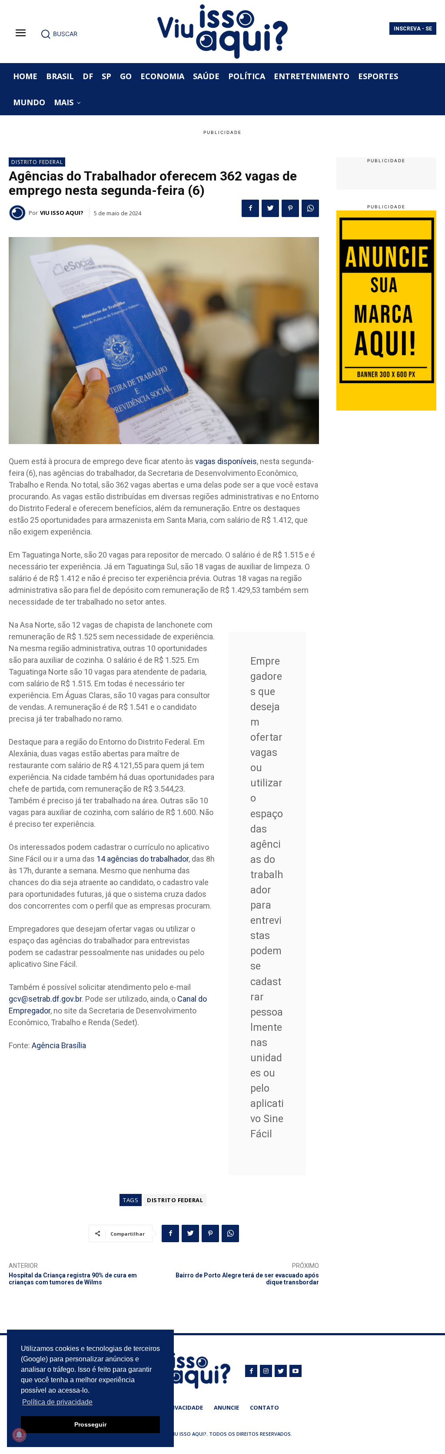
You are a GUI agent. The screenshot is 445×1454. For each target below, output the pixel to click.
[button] (58, 34)
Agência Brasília (59, 1045)
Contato (264, 1407)
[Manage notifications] (19, 1435)
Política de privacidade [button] (57, 1402)
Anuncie (226, 1407)
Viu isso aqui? (61, 213)
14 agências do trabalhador (142, 858)
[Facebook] (250, 208)
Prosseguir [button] (90, 1424)
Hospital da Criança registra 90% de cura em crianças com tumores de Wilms (73, 1279)
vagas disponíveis (226, 461)
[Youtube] (295, 1371)
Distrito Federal (37, 162)
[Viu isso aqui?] (19, 212)
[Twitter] (270, 208)
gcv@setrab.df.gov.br (45, 998)
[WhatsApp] (310, 208)
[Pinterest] (290, 208)
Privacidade (184, 1407)
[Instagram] (266, 1371)
